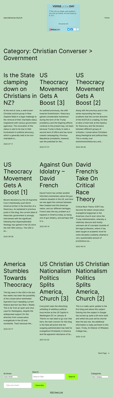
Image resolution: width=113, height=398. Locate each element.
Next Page (103, 353)
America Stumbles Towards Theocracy (18, 274)
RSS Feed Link (56, 392)
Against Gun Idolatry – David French (56, 175)
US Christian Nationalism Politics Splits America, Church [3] (56, 281)
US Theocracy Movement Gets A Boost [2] (90, 89)
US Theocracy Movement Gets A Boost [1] (18, 178)
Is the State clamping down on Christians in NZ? (20, 89)
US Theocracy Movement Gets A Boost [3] (54, 89)
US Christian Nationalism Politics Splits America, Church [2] (92, 281)
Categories (96, 373)
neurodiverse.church (13, 18)
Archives (7, 373)
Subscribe (39, 385)
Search (35, 372)
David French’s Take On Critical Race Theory (87, 182)
